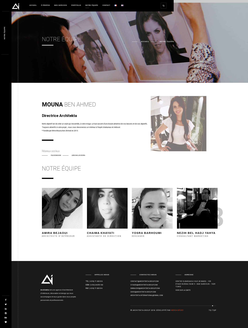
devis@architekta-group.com (143, 292)
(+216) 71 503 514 (96, 281)
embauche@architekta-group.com (145, 288)
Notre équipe (91, 5)
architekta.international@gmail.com (146, 295)
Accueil (33, 5)
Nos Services (60, 5)
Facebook (56, 155)
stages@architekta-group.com (144, 285)
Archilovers (78, 155)
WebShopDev (177, 310)
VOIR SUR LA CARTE (183, 290)
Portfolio (76, 5)
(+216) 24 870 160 (96, 285)
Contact (106, 5)
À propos (45, 5)
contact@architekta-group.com (144, 281)
